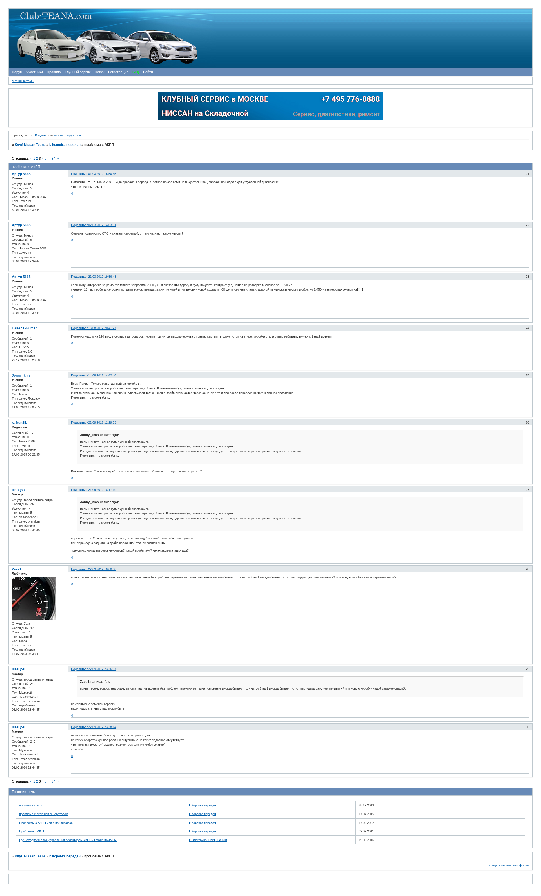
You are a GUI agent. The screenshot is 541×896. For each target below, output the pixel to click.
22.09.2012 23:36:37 (102, 669)
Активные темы (23, 81)
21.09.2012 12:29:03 (102, 422)
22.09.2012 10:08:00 (102, 569)
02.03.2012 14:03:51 (102, 225)
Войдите (41, 135)
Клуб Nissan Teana (30, 145)
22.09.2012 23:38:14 (102, 727)
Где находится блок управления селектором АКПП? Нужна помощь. (68, 840)
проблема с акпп (31, 805)
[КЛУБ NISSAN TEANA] (270, 38)
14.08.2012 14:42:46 (102, 375)
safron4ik (19, 423)
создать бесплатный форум (509, 865)
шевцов (18, 490)
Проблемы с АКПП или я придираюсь (46, 822)
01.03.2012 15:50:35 (102, 173)
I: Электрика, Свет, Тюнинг (208, 840)
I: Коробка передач (65, 145)
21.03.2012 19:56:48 (102, 276)
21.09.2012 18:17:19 (102, 489)
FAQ (135, 72)
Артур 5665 (21, 174)
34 (54, 159)
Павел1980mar (24, 328)
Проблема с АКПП (32, 831)
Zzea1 (16, 569)
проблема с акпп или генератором (43, 814)
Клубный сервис (78, 72)
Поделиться (79, 173)
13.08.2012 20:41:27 (102, 328)
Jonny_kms (21, 376)
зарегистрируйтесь (67, 135)
